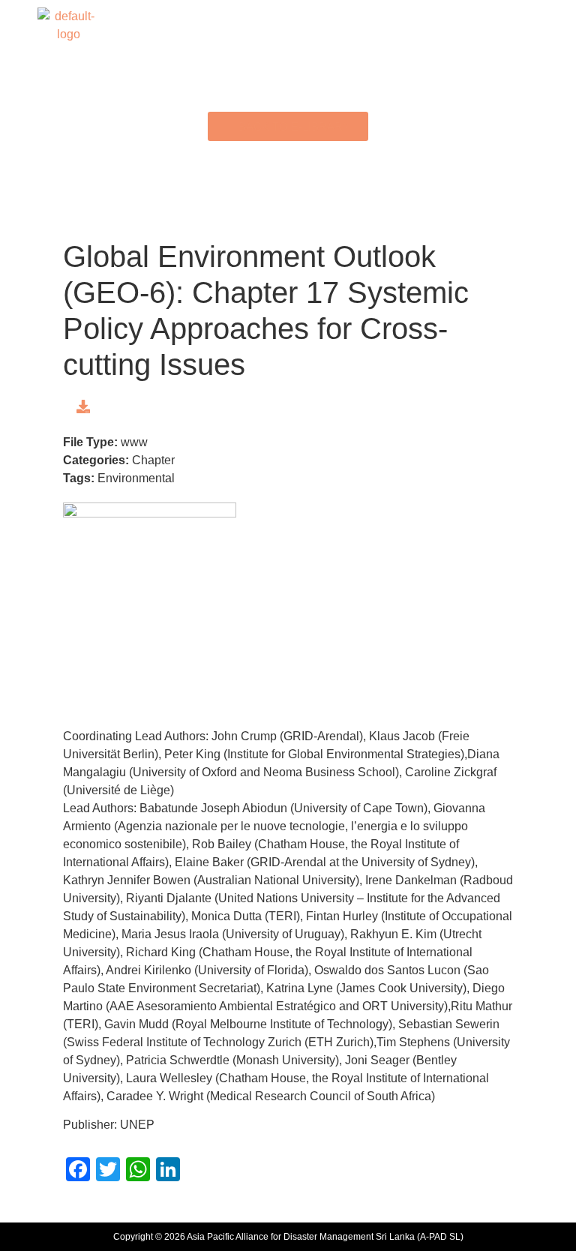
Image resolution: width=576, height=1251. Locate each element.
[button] (288, 25)
